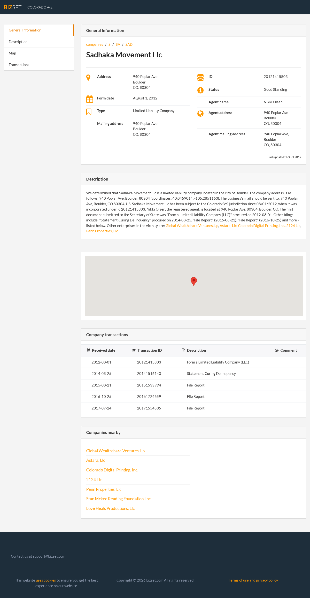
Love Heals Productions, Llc (110, 508)
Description (18, 41)
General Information (25, 30)
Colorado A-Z (40, 7)
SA (118, 44)
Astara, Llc (228, 225)
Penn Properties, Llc (102, 231)
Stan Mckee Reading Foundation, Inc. (119, 498)
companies (94, 44)
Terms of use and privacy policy (253, 580)
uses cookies (46, 580)
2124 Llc (293, 225)
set (13, 7)
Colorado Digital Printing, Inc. (261, 225)
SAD (128, 44)
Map (12, 53)
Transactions (19, 64)
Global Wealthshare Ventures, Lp (192, 225)
